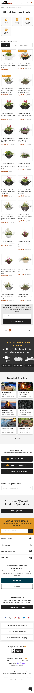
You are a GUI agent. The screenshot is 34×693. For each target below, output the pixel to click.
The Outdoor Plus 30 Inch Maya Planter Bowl (24, 64)
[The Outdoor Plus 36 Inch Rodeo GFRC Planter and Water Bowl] (25, 130)
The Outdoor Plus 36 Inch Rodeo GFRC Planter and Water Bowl (24, 140)
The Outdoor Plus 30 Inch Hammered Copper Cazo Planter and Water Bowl (8, 270)
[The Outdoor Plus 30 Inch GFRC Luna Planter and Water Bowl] (25, 206)
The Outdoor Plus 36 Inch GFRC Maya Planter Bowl (8, 65)
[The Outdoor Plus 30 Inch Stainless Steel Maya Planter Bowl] (8, 286)
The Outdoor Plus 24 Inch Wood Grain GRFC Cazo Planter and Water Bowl (8, 166)
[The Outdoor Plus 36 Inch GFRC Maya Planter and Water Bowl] (25, 105)
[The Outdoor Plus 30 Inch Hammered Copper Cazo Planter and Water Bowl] (8, 259)
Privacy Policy (21, 679)
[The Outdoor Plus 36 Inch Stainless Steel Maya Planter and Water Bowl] (8, 206)
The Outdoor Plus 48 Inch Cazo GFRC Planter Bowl (25, 269)
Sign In (17, 586)
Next (28, 330)
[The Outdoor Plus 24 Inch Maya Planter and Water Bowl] (8, 181)
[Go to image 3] (26, 134)
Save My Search (17, 321)
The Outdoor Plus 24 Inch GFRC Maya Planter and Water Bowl (8, 115)
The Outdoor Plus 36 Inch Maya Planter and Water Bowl (24, 191)
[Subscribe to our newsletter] (30, 531)
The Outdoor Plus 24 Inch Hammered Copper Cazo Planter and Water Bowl (25, 244)
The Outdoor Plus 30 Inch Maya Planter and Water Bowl (8, 140)
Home (2, 7)
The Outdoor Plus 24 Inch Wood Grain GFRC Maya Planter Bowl (25, 90)
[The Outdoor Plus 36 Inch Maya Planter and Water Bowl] (25, 181)
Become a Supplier (17, 607)
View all (17, 438)
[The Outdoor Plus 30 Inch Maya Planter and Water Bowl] (8, 130)
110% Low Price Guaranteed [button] (17, 631)
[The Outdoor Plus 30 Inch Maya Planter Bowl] (25, 55)
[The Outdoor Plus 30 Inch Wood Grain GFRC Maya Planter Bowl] (25, 286)
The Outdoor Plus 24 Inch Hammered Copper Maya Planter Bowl (25, 165)
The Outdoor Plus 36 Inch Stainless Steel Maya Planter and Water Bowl (8, 217)
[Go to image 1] (8, 59)
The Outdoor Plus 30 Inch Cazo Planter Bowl (8, 242)
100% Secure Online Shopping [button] (17, 638)
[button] (17, 465)
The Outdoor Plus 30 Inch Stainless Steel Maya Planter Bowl (7, 296)
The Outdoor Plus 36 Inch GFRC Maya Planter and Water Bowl (25, 115)
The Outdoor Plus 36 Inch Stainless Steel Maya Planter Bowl (7, 90)
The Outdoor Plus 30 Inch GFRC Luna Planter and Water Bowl (25, 216)
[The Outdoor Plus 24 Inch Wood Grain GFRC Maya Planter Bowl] (25, 80)
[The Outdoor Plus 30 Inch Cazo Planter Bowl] (8, 233)
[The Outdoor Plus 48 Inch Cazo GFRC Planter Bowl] (25, 259)
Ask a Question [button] (17, 511)
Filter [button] (5, 45)
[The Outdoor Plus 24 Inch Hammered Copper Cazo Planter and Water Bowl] (25, 233)
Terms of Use (13, 679)
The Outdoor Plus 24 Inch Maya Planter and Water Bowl (8, 191)
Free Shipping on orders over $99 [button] (17, 625)
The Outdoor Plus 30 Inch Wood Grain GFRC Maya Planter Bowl (25, 296)
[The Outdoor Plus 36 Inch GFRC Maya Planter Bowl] (8, 55)
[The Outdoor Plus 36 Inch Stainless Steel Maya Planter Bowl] (8, 80)
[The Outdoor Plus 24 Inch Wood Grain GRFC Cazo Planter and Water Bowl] (8, 155)
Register (17, 580)
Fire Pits (8, 7)
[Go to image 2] (9, 59)
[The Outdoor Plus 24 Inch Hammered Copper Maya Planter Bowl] (25, 155)
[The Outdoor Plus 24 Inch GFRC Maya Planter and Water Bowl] (8, 105)
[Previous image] (3, 55)
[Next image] (14, 55)
